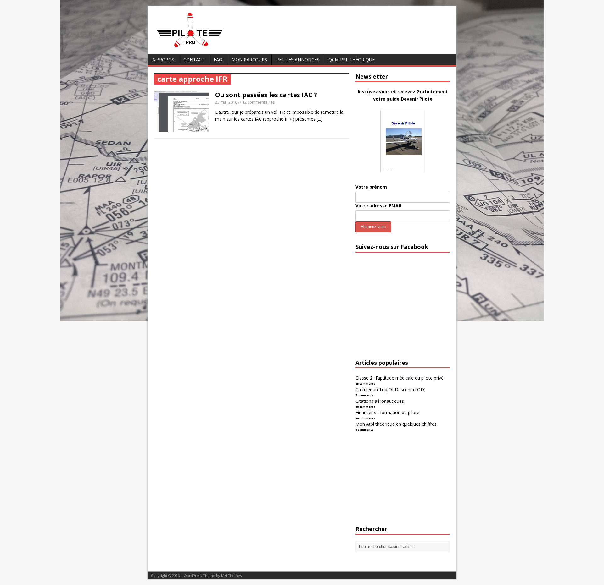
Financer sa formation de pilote (387, 412)
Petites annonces (297, 60)
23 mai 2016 (226, 102)
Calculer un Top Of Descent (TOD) (390, 389)
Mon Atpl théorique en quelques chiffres (396, 424)
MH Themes (231, 575)
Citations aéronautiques (379, 401)
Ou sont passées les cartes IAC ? (266, 94)
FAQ (218, 60)
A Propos (163, 60)
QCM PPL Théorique (351, 60)
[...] (319, 119)
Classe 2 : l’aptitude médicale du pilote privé (399, 378)
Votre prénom (371, 187)
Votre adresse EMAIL (378, 206)
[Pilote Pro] (203, 48)
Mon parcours (249, 60)
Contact (193, 60)
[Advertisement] (402, 311)
